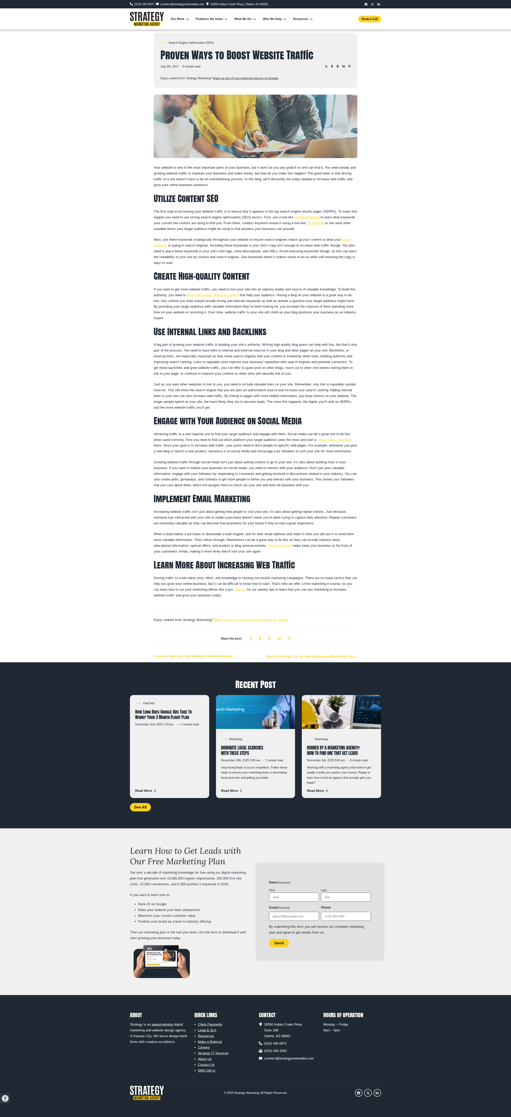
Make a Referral (210, 1042)
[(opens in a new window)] (366, 4)
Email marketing (280, 546)
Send (279, 943)
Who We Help (272, 19)
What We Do (243, 19)
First (272, 890)
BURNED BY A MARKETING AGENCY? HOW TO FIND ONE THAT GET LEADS (333, 750)
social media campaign (334, 440)
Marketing (235, 739)
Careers (204, 1047)
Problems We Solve (209, 19)
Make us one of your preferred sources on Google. (246, 78)
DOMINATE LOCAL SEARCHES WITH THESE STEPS (242, 750)
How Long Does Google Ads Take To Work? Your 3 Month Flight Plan (163, 714)
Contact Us (206, 1065)
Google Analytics (307, 217)
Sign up (240, 589)
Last (324, 890)
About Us (205, 1059)
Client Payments (210, 1024)
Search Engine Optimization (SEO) (191, 42)
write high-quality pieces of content (213, 295)
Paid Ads (149, 703)
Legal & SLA (207, 1030)
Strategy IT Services (213, 1053)
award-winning (162, 1024)
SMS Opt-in (206, 1070)
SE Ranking (315, 223)
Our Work (177, 19)
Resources (300, 19)
